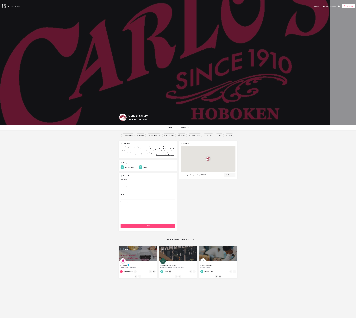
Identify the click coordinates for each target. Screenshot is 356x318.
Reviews (184, 127)
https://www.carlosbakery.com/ (165, 155)
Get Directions (230, 175)
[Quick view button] (150, 271)
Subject (123, 194)
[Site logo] (3, 6)
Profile (170, 127)
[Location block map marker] (208, 159)
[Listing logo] (123, 117)
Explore (316, 6)
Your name (124, 179)
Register (333, 6)
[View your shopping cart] (339, 6)
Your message (125, 202)
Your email (124, 186)
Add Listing (349, 6)
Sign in (327, 6)
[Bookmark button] (154, 271)
